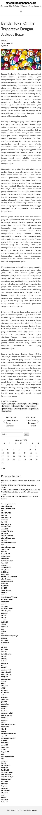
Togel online (12, 74)
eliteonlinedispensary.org (21, 2)
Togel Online (12, 401)
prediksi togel (7, 409)
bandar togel (33, 404)
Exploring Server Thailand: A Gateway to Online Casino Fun (20, 490)
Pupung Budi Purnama (29, 810)
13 (19, 453)
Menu (21, 12)
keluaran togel (31, 406)
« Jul (3, 469)
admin (5, 46)
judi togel (5, 406)
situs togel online (21, 409)
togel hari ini (33, 409)
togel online (6, 411)
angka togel (22, 404)
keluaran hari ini (17, 406)
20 (19, 456)
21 (25, 456)
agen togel (11, 404)
